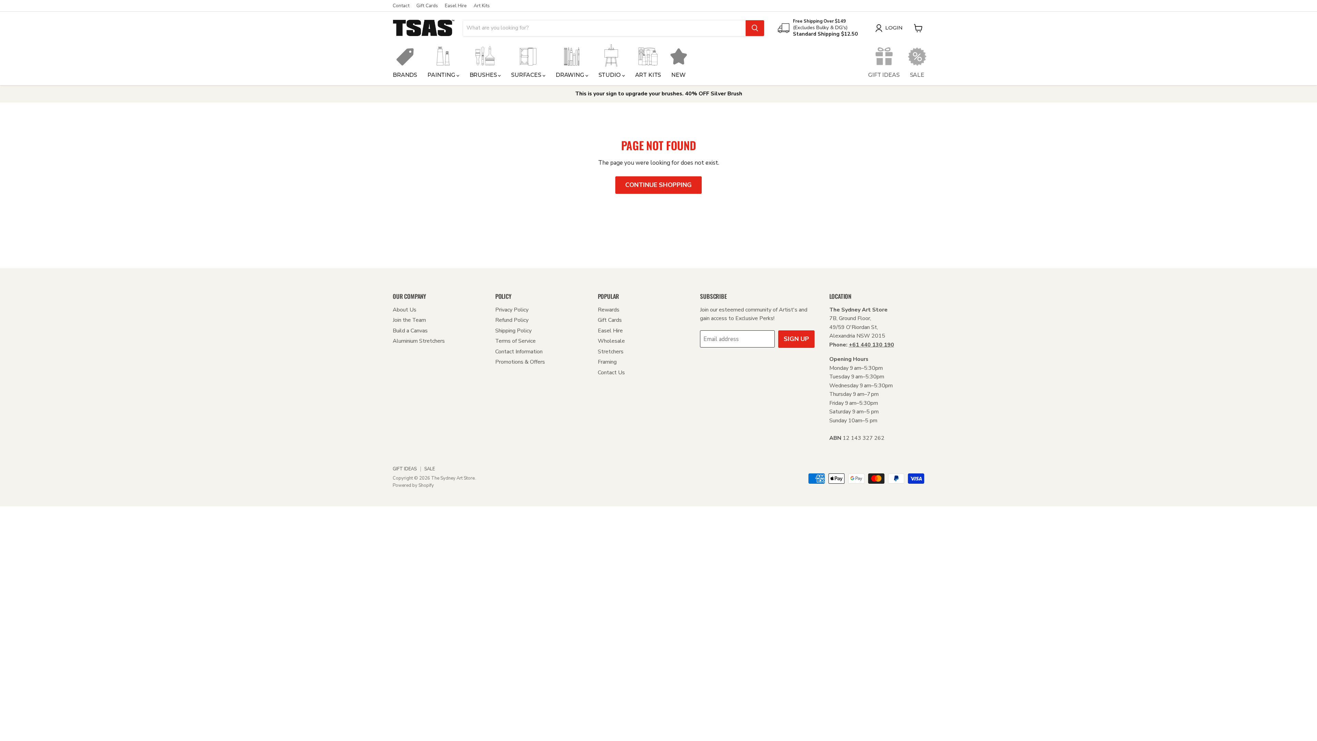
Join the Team (409, 320)
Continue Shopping (658, 185)
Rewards (608, 310)
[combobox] (604, 28)
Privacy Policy (512, 310)
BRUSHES (484, 75)
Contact (401, 6)
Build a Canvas (410, 330)
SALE (917, 75)
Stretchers (611, 351)
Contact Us (611, 372)
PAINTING (441, 75)
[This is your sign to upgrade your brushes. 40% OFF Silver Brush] (658, 94)
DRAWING (570, 75)
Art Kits (482, 6)
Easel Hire (456, 6)
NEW (678, 75)
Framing (607, 362)
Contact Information (519, 351)
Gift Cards (427, 6)
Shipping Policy (513, 330)
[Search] (755, 28)
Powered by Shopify (413, 485)
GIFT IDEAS (883, 75)
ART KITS (648, 75)
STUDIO (610, 75)
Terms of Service (515, 341)
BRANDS (405, 75)
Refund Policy (512, 320)
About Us (404, 310)
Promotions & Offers (520, 362)
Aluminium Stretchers (419, 341)
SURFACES (527, 75)
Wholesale (611, 341)
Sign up (796, 339)
